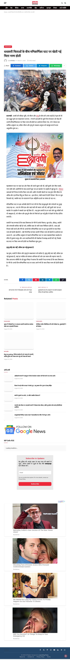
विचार (55, 8)
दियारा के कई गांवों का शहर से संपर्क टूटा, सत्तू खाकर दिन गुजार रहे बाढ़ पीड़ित (33, 385)
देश (11, 8)
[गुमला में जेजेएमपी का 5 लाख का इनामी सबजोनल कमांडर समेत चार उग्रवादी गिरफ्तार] (19, 310)
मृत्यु (37, 116)
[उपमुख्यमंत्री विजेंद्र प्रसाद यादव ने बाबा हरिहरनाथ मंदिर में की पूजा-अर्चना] (8, 417)
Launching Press (43, 655)
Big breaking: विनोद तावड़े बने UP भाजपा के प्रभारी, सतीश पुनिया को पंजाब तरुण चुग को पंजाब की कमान (19, 355)
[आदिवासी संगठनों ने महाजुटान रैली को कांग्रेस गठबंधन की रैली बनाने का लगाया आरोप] (8, 378)
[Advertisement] (35, 29)
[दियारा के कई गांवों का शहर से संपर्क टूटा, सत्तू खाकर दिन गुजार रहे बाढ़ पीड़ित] (8, 387)
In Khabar (12, 60)
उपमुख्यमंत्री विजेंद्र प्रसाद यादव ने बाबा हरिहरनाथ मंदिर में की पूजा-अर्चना (32, 415)
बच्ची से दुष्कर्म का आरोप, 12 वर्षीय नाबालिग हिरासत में (27, 395)
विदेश (17, 8)
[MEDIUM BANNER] (35, 180)
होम (7, 8)
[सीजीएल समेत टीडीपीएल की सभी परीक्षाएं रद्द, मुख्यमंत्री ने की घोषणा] (51, 310)
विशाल (61, 189)
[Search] (65, 3)
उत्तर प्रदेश (6, 351)
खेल (36, 8)
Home (5, 12)
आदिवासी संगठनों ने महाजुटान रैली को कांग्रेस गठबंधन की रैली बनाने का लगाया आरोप (34, 376)
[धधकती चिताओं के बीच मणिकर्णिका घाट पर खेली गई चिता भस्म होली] (35, 90)
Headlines (8, 46)
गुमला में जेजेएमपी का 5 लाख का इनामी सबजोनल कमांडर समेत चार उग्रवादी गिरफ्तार (18, 325)
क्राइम (49, 8)
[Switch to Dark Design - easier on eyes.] (62, 3)
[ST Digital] (35, 3)
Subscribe (35, 484)
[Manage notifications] (65, 655)
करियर (42, 8)
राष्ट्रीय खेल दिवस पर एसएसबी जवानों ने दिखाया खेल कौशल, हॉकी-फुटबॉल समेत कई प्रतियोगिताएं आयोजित (38, 406)
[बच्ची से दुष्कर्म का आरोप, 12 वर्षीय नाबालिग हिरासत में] (8, 397)
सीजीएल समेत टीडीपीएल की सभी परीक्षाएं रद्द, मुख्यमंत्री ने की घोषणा (51, 325)
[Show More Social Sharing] (64, 65)
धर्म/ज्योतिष (63, 8)
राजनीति (29, 8)
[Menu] (5, 3)
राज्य (22, 8)
